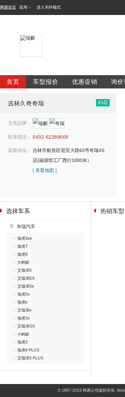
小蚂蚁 (23, 334)
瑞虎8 (22, 254)
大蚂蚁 (23, 262)
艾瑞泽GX (26, 326)
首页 (13, 81)
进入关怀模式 (49, 7)
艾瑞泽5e (25, 286)
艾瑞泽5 (24, 270)
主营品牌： (19, 123)
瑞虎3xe (24, 238)
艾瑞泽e (24, 310)
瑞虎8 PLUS (28, 350)
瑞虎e (22, 302)
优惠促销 (84, 81)
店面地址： (19, 150)
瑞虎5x (23, 294)
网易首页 (8, 7)
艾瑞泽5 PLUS (30, 358)
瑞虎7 (22, 246)
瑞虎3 (22, 342)
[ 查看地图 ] (45, 170)
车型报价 (45, 81)
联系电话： (19, 137)
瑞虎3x (23, 318)
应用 (23, 7)
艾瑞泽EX (26, 278)
